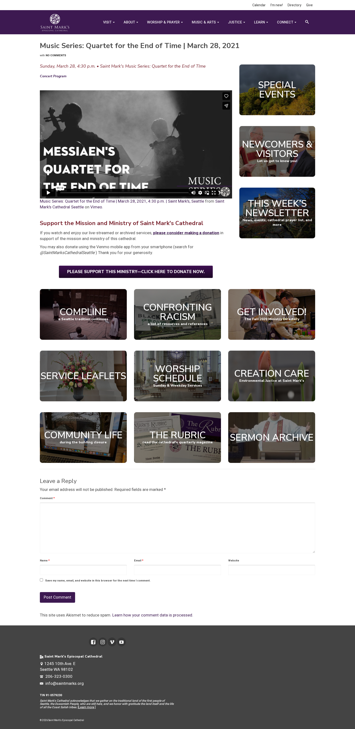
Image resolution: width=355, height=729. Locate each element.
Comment (47, 498)
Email (138, 561)
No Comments (56, 55)
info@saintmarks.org (64, 683)
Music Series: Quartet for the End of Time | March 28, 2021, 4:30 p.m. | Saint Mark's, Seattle (122, 201)
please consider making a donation (186, 233)
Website (233, 561)
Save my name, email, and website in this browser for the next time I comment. (97, 581)
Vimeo (96, 207)
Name (45, 561)
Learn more (86, 707)
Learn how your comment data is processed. (152, 615)
